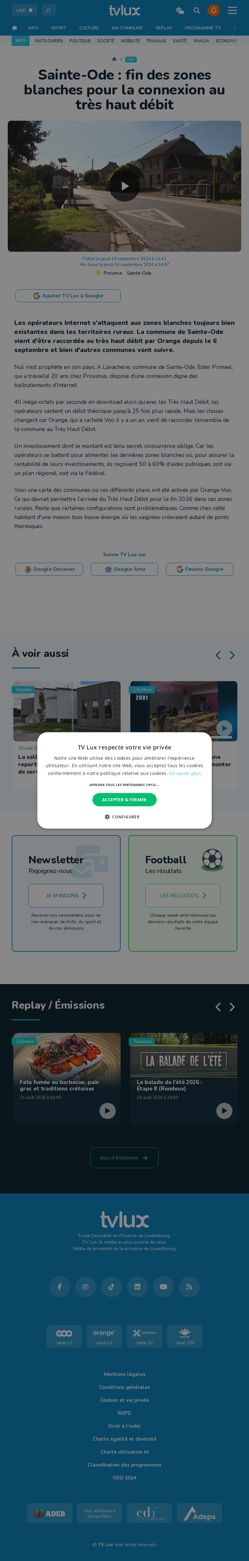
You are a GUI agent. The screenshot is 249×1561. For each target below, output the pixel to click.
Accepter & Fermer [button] (124, 800)
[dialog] (124, 780)
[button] (124, 785)
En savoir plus (185, 773)
